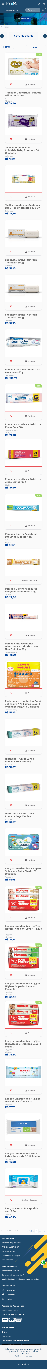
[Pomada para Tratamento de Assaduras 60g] (23, 343)
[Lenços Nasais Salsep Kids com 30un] (23, 1182)
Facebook (11, 1295)
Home (6, 27)
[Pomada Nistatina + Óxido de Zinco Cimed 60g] (23, 453)
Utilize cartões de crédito (13, 1314)
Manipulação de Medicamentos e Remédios (20, 1279)
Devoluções (6, 1336)
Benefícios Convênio (10, 1271)
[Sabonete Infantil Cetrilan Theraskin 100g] (23, 234)
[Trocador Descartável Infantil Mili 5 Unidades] (23, 67)
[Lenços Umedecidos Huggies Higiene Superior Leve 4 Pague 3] (23, 957)
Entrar (4, 1332)
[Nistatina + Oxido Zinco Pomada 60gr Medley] (23, 733)
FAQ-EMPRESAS (8, 1251)
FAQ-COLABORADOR (10, 1247)
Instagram (11, 1290)
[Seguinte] (45, 1231)
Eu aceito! (23, 1364)
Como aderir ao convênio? (13, 1275)
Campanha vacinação (11, 1255)
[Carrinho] (44, 4)
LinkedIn (10, 1299)
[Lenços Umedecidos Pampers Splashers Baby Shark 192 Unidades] (23, 842)
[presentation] (2, 36)
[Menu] (39, 4)
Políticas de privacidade (12, 1243)
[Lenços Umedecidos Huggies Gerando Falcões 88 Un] (23, 1073)
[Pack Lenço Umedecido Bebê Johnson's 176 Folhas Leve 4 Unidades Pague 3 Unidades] (23, 675)
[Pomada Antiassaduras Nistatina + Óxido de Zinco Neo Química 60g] (23, 618)
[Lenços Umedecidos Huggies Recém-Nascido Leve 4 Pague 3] (23, 900)
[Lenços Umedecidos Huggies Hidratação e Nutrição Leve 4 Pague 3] (23, 1015)
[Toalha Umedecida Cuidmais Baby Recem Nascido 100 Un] (23, 179)
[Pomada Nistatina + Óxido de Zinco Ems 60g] (23, 398)
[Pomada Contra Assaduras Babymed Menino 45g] (23, 508)
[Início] (12, 4)
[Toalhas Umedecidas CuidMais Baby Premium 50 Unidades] (23, 121)
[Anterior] (27, 1231)
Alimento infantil (23, 36)
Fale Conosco (7, 1260)
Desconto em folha (10, 1310)
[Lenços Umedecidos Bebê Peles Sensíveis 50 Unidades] (23, 1127)
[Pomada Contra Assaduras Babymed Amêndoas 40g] (23, 563)
